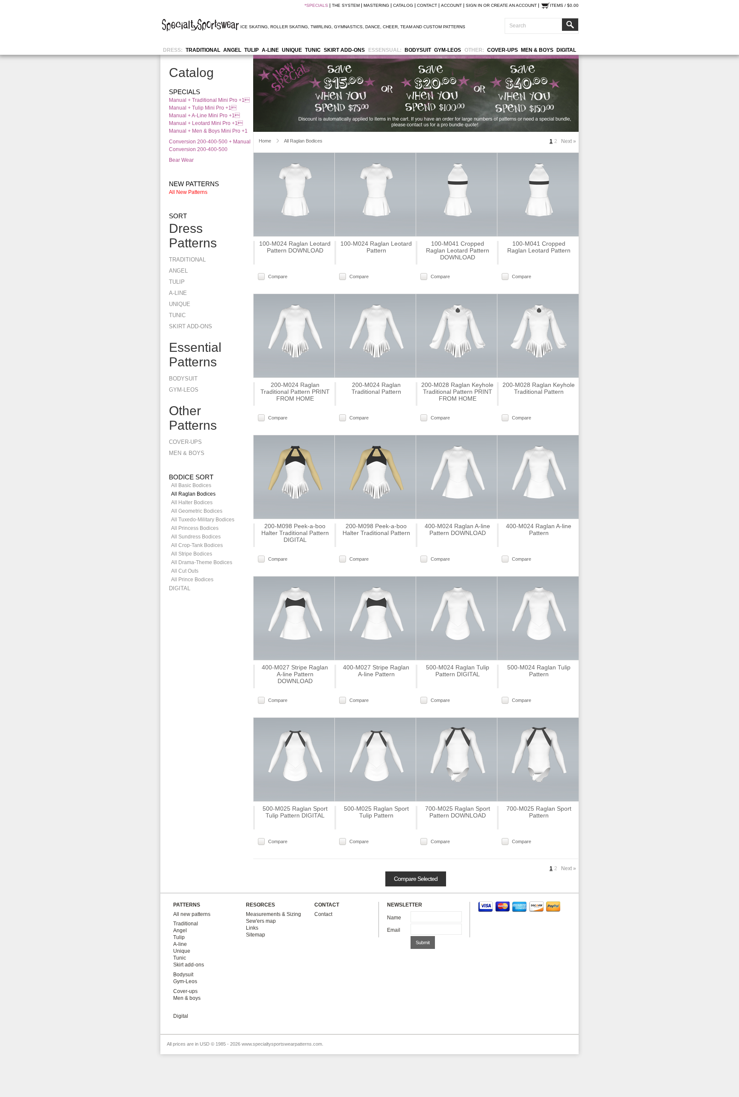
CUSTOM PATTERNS (444, 26)
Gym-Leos (447, 50)
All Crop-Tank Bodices (197, 545)
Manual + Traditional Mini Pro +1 (209, 100)
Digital (566, 50)
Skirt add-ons (344, 50)
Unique (292, 50)
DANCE (372, 26)
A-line (270, 50)
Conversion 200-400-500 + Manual (210, 142)
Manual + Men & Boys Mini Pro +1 (208, 131)
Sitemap (255, 935)
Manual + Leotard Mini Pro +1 (206, 123)
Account (451, 5)
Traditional (203, 50)
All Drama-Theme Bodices (201, 562)
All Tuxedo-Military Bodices (202, 520)
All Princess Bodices (195, 528)
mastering (376, 5)
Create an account (514, 5)
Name (394, 918)
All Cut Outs (184, 571)
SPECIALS (317, 5)
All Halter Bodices (192, 502)
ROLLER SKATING (289, 26)
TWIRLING (320, 26)
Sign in (474, 5)
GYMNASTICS (348, 26)
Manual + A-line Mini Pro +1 (204, 116)
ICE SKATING (254, 26)
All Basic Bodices (191, 485)
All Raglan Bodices (193, 494)
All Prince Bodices (192, 580)
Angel (232, 50)
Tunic (313, 50)
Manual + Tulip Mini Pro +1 (202, 108)
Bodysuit (418, 50)
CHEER (390, 26)
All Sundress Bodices (196, 537)
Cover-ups (502, 50)
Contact (323, 914)
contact (427, 5)
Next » (568, 141)
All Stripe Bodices (191, 554)
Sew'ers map (261, 921)
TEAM (406, 26)
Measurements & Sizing (273, 914)
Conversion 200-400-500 (198, 149)
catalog (403, 5)
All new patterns (188, 192)
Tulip (251, 50)
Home (265, 140)
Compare (277, 276)
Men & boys (537, 50)
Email (393, 930)
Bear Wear (181, 160)
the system (346, 5)
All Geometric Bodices (196, 511)
